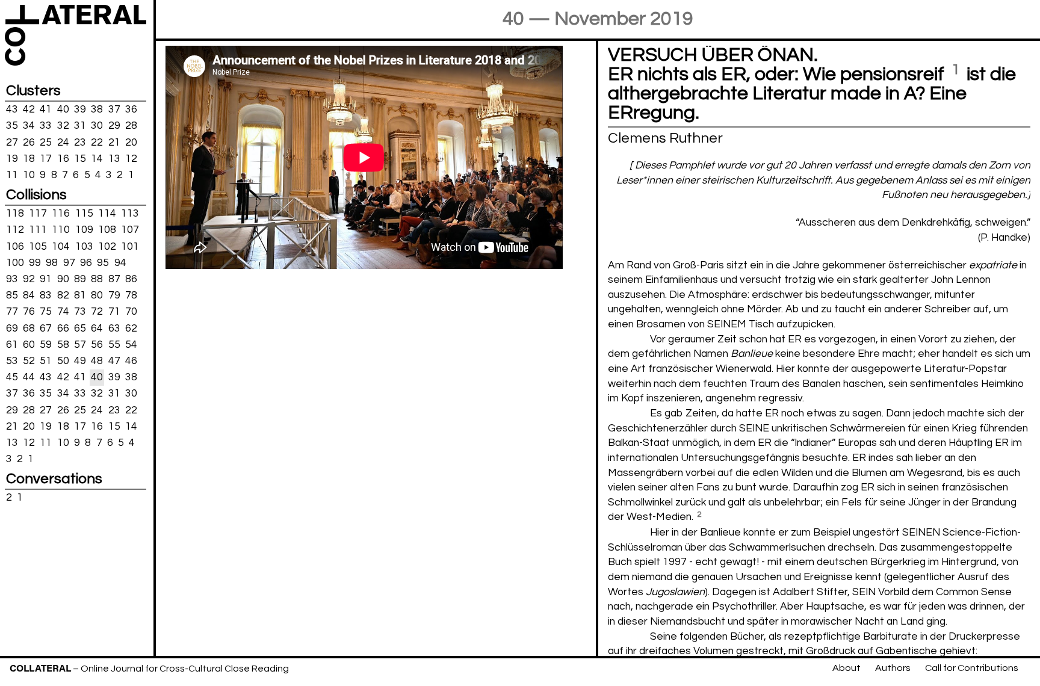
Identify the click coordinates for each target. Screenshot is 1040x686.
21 (114, 142)
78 (131, 295)
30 (97, 125)
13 (114, 158)
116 (61, 213)
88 (97, 279)
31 (80, 125)
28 (131, 125)
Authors (893, 668)
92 (29, 279)
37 (114, 109)
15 (80, 158)
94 (120, 263)
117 (38, 213)
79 (114, 295)
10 (29, 175)
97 (69, 263)
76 (29, 311)
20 (131, 142)
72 (97, 311)
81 (80, 295)
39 (80, 109)
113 (130, 213)
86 (131, 279)
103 (84, 246)
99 (35, 263)
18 (29, 158)
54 (131, 344)
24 (63, 142)
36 (131, 109)
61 (12, 344)
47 (114, 361)
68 (29, 328)
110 (61, 229)
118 (15, 213)
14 (97, 158)
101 (130, 246)
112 (15, 229)
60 (29, 344)
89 (80, 279)
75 (46, 311)
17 (46, 158)
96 (86, 263)
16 (63, 158)
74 (63, 311)
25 (46, 142)
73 (80, 311)
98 (52, 263)
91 (46, 279)
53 (12, 361)
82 (63, 295)
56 (97, 344)
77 (12, 311)
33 (46, 125)
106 (15, 246)
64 (97, 328)
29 (114, 125)
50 (63, 361)
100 (15, 263)
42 (29, 109)
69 (12, 328)
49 (80, 361)
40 (63, 109)
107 (130, 229)
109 (84, 229)
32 (63, 125)
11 (12, 175)
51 (46, 361)
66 (63, 328)
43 (12, 109)
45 (12, 377)
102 (107, 246)
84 (29, 295)
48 (97, 361)
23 (80, 142)
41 (46, 109)
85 (12, 295)
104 (61, 246)
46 (131, 361)
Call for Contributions (971, 668)
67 (46, 328)
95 (103, 263)
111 (38, 229)
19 (12, 158)
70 (131, 311)
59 (46, 344)
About (846, 668)
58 (63, 344)
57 (80, 344)
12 (131, 158)
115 (84, 213)
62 (131, 328)
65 (80, 328)
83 (46, 295)
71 (114, 311)
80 (97, 295)
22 (97, 142)
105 (38, 246)
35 (12, 125)
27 (12, 142)
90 (63, 279)
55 (114, 344)
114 (107, 213)
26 (29, 142)
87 (114, 279)
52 (29, 361)
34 (29, 125)
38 (97, 109)
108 (107, 229)
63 (114, 328)
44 (29, 377)
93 (12, 279)
